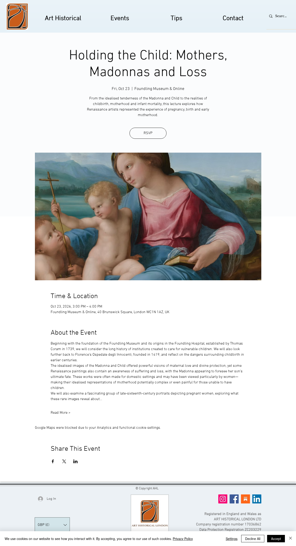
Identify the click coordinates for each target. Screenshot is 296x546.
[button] (52, 525)
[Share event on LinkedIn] (75, 461)
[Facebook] (234, 498)
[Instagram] (222, 498)
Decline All (252, 538)
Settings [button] (231, 538)
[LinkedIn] (256, 498)
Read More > (61, 412)
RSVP (148, 133)
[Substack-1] (245, 498)
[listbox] (52, 525)
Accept (276, 538)
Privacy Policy (183, 538)
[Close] (290, 538)
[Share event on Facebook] (53, 461)
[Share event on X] (64, 461)
